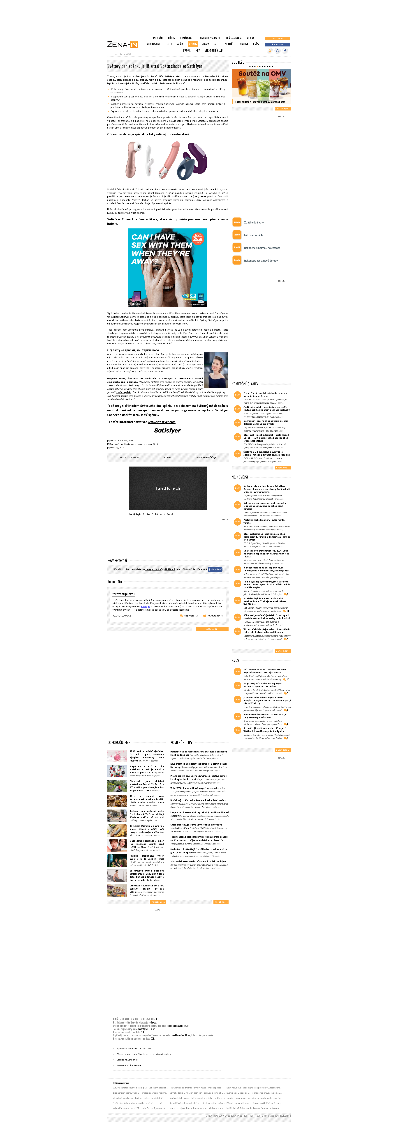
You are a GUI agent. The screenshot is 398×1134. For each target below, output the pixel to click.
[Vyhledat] (270, 51)
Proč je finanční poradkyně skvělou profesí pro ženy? (137, 1103)
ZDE (156, 1019)
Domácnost (187, 38)
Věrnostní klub (214, 50)
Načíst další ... (212, 629)
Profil (187, 50)
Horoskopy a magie (210, 38)
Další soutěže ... (282, 108)
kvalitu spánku (123, 392)
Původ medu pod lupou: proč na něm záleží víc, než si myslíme (254, 1103)
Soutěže (230, 44)
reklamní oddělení (181, 1035)
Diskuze (244, 44)
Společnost (153, 44)
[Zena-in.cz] (124, 45)
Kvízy (256, 44)
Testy (168, 44)
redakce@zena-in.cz (179, 1026)
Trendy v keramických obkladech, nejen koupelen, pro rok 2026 (254, 1098)
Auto (217, 44)
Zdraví (205, 44)
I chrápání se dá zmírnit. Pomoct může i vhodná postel (196, 1087)
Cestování (157, 38)
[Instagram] (277, 51)
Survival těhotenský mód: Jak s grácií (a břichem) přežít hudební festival (141, 1087)
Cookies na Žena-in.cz (127, 1059)
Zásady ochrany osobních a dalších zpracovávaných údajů (144, 1054)
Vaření (180, 44)
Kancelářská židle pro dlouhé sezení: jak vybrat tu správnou (197, 1103)
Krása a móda (234, 38)
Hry (198, 50)
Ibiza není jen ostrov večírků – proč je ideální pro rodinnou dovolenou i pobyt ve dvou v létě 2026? (141, 1093)
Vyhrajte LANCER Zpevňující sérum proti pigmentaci (257, 100)
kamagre (145, 606)
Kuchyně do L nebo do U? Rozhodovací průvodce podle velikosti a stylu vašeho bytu (254, 1093)
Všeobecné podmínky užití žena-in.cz (134, 1048)
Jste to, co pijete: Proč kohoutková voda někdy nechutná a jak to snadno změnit (197, 1108)
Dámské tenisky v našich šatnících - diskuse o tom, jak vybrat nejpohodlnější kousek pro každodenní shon (197, 1093)
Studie (110, 389)
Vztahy (193, 44)
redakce (152, 1022)
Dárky (171, 38)
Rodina (250, 38)
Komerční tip (209, 457)
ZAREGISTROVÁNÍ (153, 569)
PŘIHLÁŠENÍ (169, 569)
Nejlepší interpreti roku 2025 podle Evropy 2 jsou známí (139, 1108)
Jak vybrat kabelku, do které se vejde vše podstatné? (138, 1098)
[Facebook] (285, 51)
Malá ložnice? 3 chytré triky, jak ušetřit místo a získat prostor (254, 1108)
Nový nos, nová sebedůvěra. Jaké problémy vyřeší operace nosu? (254, 1087)
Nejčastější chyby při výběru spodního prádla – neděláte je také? (197, 1098)
